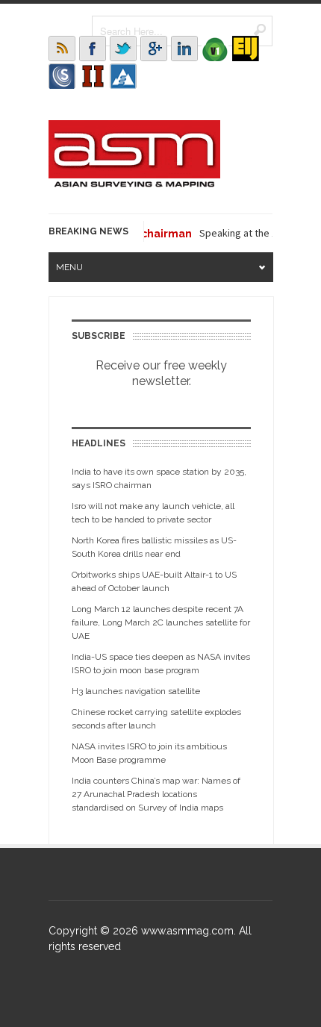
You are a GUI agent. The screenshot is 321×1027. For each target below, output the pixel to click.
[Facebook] (92, 48)
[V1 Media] (215, 48)
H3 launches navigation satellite (136, 691)
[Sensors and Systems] (62, 76)
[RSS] (62, 48)
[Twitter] (123, 48)
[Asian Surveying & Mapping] (134, 182)
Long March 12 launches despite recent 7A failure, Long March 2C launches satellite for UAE (161, 622)
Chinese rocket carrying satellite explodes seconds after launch (156, 719)
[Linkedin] (184, 48)
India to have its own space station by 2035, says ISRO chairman (159, 478)
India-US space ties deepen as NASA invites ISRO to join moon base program (161, 663)
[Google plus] (153, 48)
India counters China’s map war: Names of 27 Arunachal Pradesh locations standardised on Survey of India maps (156, 794)
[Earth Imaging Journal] (245, 48)
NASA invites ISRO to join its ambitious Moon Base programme (149, 753)
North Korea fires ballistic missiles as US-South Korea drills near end (154, 547)
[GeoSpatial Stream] (123, 76)
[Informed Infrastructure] (92, 76)
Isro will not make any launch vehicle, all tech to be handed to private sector (153, 513)
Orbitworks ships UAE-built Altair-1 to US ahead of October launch (154, 581)
